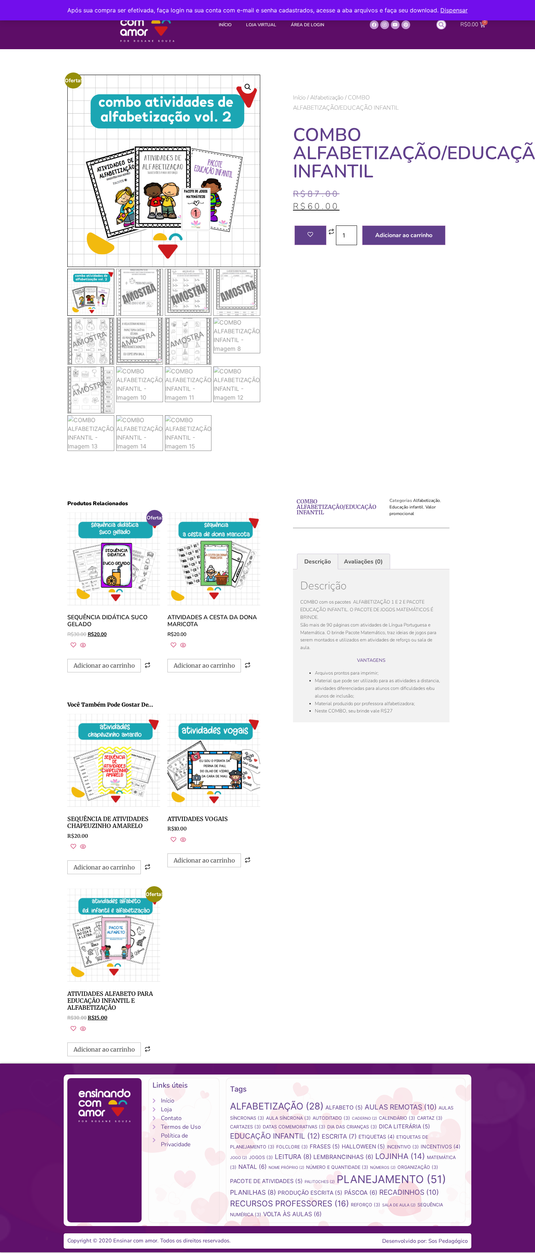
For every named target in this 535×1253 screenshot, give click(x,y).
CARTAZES (245, 1127)
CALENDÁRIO (397, 1118)
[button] (441, 25)
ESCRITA (339, 1136)
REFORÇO (365, 1204)
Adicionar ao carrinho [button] (104, 665)
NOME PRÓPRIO (286, 1167)
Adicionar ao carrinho (403, 235)
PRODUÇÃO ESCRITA (310, 1192)
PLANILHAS (253, 1192)
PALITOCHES (320, 1181)
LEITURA (293, 1156)
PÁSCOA (360, 1192)
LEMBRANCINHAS (343, 1156)
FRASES (325, 1146)
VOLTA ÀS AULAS (292, 1214)
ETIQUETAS (376, 1137)
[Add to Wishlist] (310, 235)
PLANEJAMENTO (391, 1179)
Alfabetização (327, 98)
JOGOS (261, 1157)
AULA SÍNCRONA (288, 1118)
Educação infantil (406, 507)
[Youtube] (395, 24)
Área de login (307, 25)
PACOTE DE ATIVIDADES (266, 1181)
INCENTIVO (403, 1147)
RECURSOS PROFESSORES (289, 1203)
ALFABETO (344, 1107)
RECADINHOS (409, 1192)
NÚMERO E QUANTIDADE (337, 1167)
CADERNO (364, 1118)
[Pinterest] (405, 24)
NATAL (252, 1166)
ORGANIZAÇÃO (417, 1167)
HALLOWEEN (363, 1146)
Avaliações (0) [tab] (363, 562)
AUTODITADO (331, 1118)
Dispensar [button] (454, 10)
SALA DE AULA (399, 1205)
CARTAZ (430, 1118)
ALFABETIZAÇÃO (277, 1106)
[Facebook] (374, 24)
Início (225, 25)
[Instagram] (384, 24)
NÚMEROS (383, 1167)
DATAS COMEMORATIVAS (294, 1127)
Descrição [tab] (317, 562)
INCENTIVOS (440, 1146)
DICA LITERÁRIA (404, 1126)
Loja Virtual (261, 25)
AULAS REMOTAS (401, 1107)
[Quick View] (82, 645)
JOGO (238, 1157)
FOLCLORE (292, 1147)
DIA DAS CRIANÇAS (352, 1127)
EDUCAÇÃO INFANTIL (275, 1135)
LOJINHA (400, 1156)
